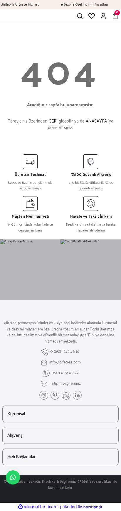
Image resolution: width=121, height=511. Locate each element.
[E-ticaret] (60, 507)
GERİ (53, 121)
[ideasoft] (29, 507)
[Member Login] (103, 15)
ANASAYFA (96, 121)
